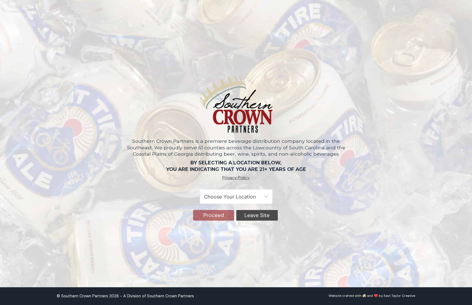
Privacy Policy (236, 177)
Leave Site (257, 215)
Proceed (213, 215)
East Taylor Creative (399, 296)
